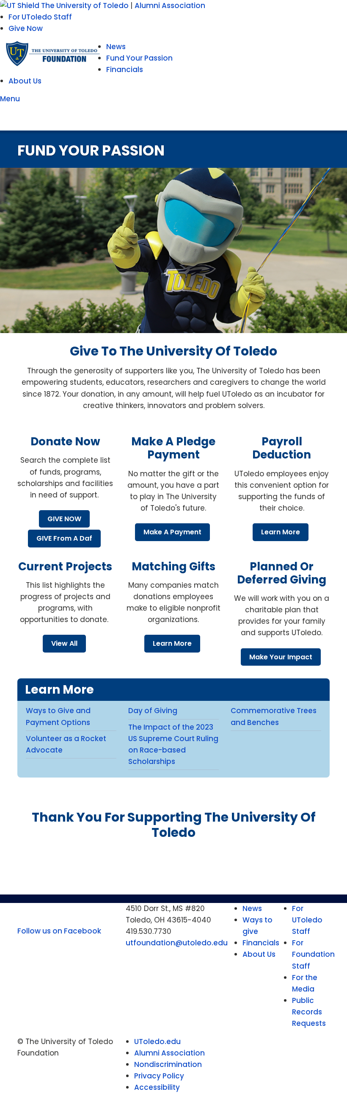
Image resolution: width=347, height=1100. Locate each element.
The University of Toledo (85, 5)
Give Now (25, 28)
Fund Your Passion (139, 58)
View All (64, 643)
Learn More (280, 532)
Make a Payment (172, 532)
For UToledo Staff (40, 17)
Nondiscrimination (168, 1064)
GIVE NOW (64, 519)
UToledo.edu (157, 1041)
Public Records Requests (309, 1011)
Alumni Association (170, 5)
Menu (11, 99)
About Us (24, 81)
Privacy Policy (159, 1076)
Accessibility (157, 1087)
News (116, 47)
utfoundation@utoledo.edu (177, 943)
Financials (124, 69)
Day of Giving (152, 711)
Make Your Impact (280, 657)
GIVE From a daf (64, 538)
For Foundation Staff (313, 954)
